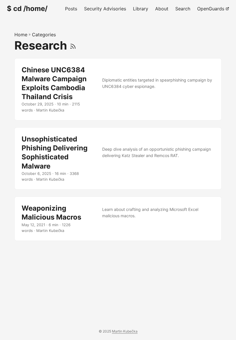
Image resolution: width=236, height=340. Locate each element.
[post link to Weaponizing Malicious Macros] (118, 219)
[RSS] (73, 45)
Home (20, 34)
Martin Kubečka (125, 331)
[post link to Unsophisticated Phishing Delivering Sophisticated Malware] (118, 158)
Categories (44, 34)
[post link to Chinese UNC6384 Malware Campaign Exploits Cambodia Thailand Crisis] (118, 89)
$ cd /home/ (27, 8)
